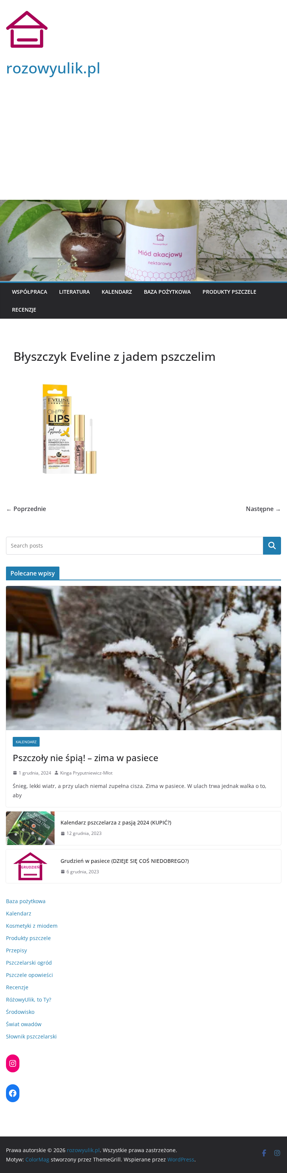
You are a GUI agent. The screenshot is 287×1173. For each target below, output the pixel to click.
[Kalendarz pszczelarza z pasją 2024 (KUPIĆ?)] (30, 828)
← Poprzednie (26, 509)
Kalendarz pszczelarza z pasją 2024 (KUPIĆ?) (116, 822)
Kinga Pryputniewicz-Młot (86, 773)
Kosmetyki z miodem (32, 925)
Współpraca (29, 291)
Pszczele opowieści (29, 974)
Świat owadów (23, 1024)
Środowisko (20, 1011)
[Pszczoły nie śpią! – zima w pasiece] (143, 658)
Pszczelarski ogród (29, 962)
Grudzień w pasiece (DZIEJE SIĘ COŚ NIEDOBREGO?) (125, 860)
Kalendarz (117, 291)
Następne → (263, 509)
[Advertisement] (143, 144)
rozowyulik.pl (53, 67)
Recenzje (24, 309)
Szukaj (272, 545)
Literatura (74, 291)
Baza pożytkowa (167, 291)
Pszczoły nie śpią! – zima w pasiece (85, 757)
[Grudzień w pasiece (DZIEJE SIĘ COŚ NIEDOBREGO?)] (30, 866)
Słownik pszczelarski (31, 1036)
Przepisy (16, 950)
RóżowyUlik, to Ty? (28, 999)
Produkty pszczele (229, 291)
